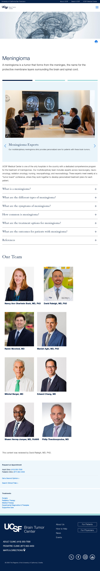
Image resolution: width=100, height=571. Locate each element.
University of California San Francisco (13, 1)
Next (94, 146)
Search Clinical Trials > (10, 483)
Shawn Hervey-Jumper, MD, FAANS (22, 439)
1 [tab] (17, 80)
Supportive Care (8, 507)
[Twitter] (71, 557)
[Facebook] (78, 557)
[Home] (9, 7)
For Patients (87, 524)
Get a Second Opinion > (11, 478)
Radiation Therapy (8, 500)
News (58, 533)
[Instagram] (85, 557)
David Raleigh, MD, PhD (55, 304)
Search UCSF (75, 1)
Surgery (5, 498)
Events (59, 537)
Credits (40, 562)
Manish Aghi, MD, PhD (48, 349)
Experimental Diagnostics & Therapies (15, 505)
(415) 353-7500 (16, 470)
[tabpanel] (50, 121)
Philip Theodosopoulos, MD (55, 439)
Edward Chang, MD (46, 394)
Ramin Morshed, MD (15, 349)
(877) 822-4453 (19, 472)
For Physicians (87, 530)
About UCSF (64, 1)
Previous (5, 146)
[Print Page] (96, 42)
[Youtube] (92, 557)
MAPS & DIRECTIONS (13, 550)
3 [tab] (83, 80)
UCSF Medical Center (90, 1)
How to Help (61, 529)
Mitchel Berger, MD (14, 394)
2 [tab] (50, 80)
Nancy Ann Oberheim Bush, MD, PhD (23, 304)
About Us (60, 525)
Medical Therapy (8, 503)
